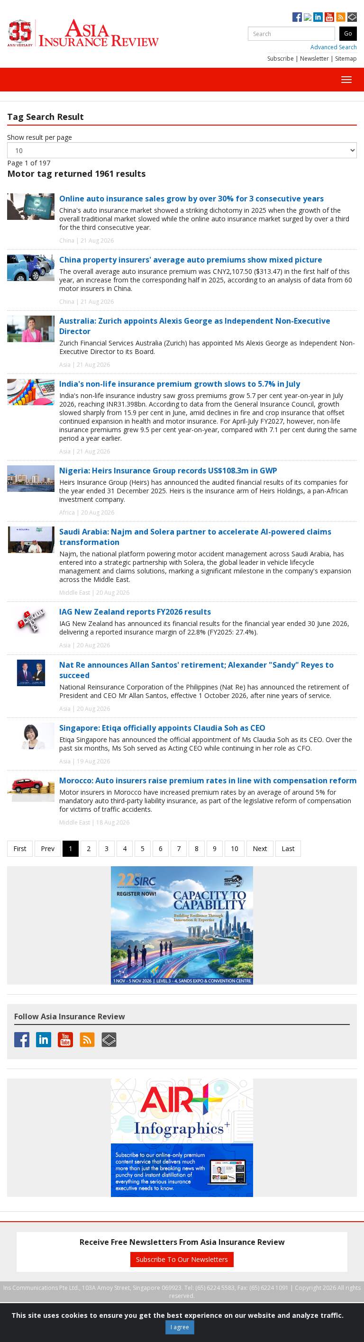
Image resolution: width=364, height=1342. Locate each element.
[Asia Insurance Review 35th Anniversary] (102, 33)
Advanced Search (333, 47)
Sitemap (346, 58)
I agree (180, 1327)
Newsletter (314, 58)
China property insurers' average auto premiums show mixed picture (190, 259)
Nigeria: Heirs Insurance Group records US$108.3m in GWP (168, 470)
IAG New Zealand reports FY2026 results (135, 612)
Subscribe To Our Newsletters (182, 1259)
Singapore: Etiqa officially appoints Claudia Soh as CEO (162, 728)
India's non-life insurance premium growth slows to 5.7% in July (179, 384)
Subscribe (280, 58)
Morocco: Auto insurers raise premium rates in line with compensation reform (208, 780)
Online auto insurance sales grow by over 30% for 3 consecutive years (191, 198)
